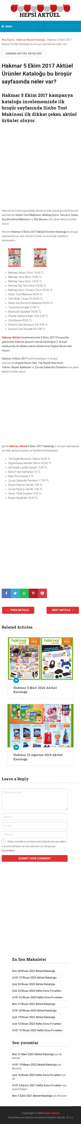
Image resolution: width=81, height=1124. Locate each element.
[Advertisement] (40, 166)
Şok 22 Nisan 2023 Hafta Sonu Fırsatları (36, 990)
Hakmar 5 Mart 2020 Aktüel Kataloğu (35, 690)
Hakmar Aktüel (11, 337)
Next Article (61, 610)
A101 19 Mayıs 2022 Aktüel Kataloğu (34, 1064)
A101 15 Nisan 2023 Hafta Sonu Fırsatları (37, 1030)
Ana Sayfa (8, 39)
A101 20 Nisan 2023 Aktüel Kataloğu (34, 1010)
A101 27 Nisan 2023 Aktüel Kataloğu (34, 977)
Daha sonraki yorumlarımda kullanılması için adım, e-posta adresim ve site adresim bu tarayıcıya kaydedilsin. (34, 846)
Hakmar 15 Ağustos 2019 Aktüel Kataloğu (38, 757)
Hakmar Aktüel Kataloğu (30, 39)
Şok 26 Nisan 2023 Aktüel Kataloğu (33, 984)
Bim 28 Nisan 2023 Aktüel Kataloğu (33, 971)
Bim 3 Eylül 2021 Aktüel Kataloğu (32, 1095)
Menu (8, 26)
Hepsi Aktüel (52, 1113)
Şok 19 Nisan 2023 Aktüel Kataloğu (33, 1017)
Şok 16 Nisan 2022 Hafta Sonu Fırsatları (36, 1075)
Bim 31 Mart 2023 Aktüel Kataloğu (33, 1054)
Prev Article (19, 610)
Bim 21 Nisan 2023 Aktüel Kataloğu (33, 1003)
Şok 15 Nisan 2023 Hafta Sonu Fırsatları (36, 1023)
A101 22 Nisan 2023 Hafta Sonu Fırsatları (37, 997)
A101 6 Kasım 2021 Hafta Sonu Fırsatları (37, 1085)
